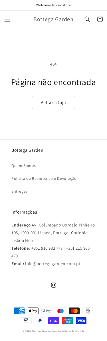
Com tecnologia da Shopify (68, 330)
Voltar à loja (53, 102)
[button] (7, 19)
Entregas (19, 191)
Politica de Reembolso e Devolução (44, 178)
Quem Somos (23, 165)
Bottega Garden (42, 330)
